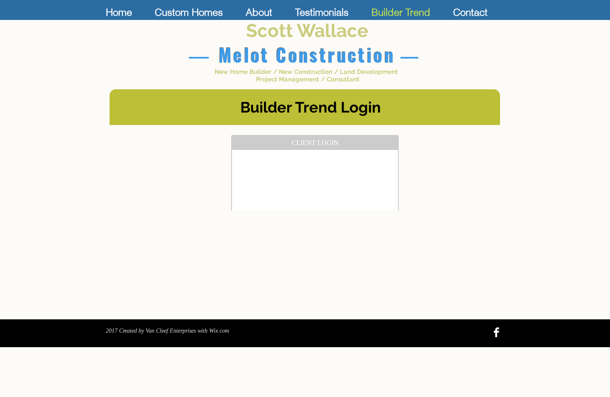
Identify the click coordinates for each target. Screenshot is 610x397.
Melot (244, 54)
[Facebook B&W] (496, 332)
